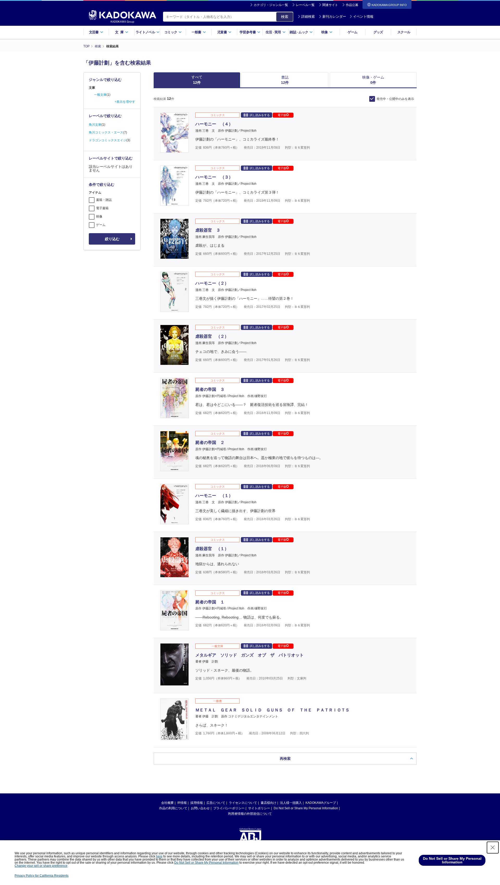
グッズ (378, 32)
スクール (403, 32)
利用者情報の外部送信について (250, 814)
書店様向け (268, 803)
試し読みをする (260, 115)
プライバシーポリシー (229, 808)
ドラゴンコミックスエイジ (107, 140)
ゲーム (352, 32)
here (159, 856)
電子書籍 (102, 208)
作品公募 (352, 5)
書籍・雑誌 (104, 200)
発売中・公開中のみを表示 (395, 99)
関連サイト (330, 5)
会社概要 (167, 803)
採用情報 (196, 803)
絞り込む (112, 239)
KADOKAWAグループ (320, 803)
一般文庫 (100, 95)
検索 (284, 17)
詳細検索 (308, 16)
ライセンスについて (243, 803)
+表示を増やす (125, 102)
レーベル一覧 (305, 5)
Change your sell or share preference (41, 865)
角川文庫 (95, 124)
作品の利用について (173, 808)
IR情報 (182, 803)
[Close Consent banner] (492, 847)
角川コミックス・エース (106, 132)
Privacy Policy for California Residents (41, 875)
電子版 (282, 115)
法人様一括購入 (291, 803)
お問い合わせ (200, 808)
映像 (99, 216)
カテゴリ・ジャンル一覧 (271, 5)
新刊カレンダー (334, 16)
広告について (216, 803)
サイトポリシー (259, 808)
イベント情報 (363, 16)
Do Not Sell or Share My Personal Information (306, 808)
